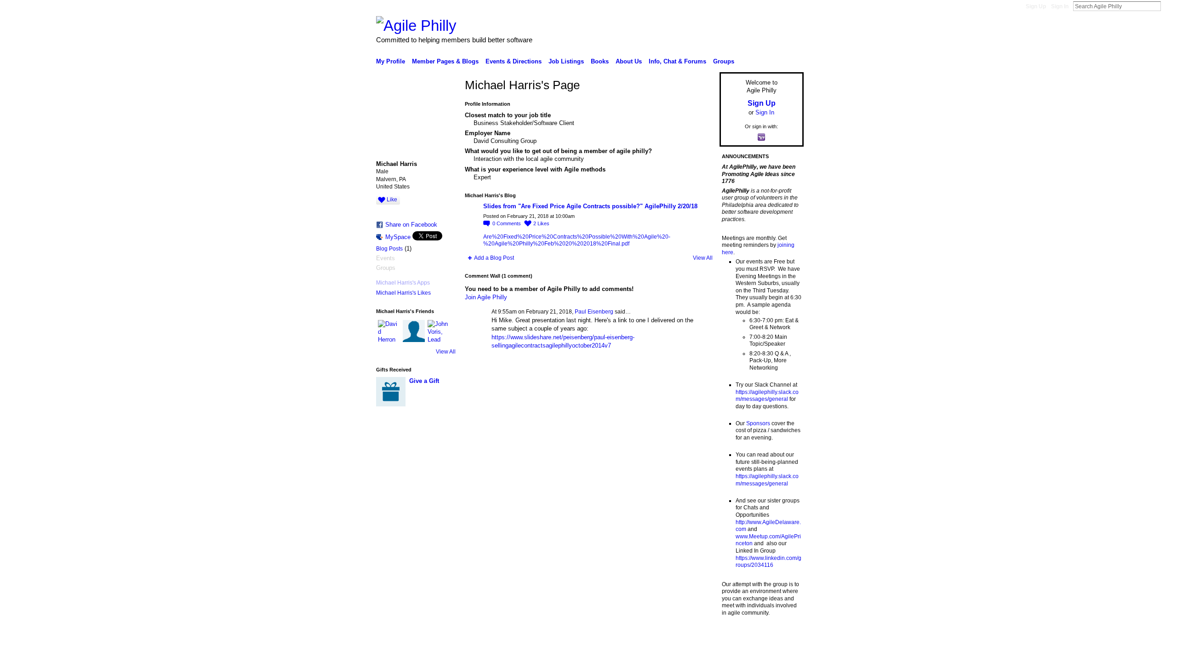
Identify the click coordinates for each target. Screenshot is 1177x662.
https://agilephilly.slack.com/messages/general (767, 396)
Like (392, 199)
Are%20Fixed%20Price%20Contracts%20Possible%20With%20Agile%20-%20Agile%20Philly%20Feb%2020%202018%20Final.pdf (576, 240)
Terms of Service (783, 639)
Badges (699, 639)
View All (446, 351)
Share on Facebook (411, 224)
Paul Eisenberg (594, 311)
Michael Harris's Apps (403, 283)
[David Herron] (389, 331)
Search (1168, 6)
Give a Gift (424, 380)
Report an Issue (735, 639)
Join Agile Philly (486, 297)
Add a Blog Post (494, 258)
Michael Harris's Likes (403, 293)
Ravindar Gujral (445, 639)
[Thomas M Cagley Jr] (414, 331)
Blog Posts (389, 248)
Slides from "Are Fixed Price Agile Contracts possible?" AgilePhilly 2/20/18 (590, 206)
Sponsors (758, 423)
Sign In (1059, 6)
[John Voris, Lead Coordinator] (439, 331)
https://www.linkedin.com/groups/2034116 (768, 562)
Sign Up (1036, 6)
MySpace (398, 237)
